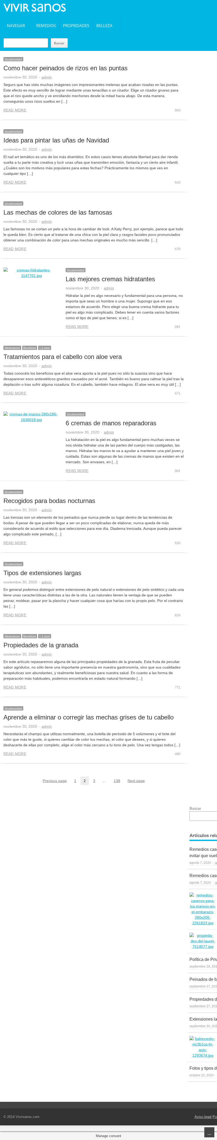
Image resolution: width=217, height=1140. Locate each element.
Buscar (59, 43)
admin (47, 77)
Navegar (16, 25)
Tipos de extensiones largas (42, 572)
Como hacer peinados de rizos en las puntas (65, 68)
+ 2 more (44, 347)
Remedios (46, 25)
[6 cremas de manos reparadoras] (31, 417)
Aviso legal (203, 1117)
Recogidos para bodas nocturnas (49, 500)
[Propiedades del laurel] (202, 941)
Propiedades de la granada (40, 645)
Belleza (104, 25)
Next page (136, 781)
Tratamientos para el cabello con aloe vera (62, 356)
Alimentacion (12, 347)
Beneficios (29, 347)
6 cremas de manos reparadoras (111, 423)
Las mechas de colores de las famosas (57, 212)
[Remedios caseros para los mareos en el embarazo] (202, 909)
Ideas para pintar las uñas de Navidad (56, 140)
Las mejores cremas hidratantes (110, 279)
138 (118, 781)
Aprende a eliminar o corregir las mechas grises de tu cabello (88, 717)
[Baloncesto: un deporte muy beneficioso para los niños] (202, 1047)
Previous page (55, 781)
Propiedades (76, 25)
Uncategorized (13, 59)
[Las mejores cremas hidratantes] (31, 273)
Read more (14, 110)
